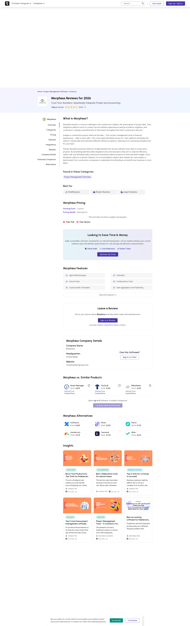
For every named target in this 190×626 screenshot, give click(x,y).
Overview (52, 125)
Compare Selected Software (107, 405)
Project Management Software (55, 92)
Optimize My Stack (108, 254)
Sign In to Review (107, 320)
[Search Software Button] (143, 3)
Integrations (51, 145)
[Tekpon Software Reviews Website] (7, 3)
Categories (51, 130)
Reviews (52, 149)
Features (52, 140)
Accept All (116, 620)
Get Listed (156, 3)
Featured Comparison (47, 159)
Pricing (53, 135)
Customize (132, 620)
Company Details (48, 154)
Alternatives (51, 164)
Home (40, 92)
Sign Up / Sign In (175, 3)
